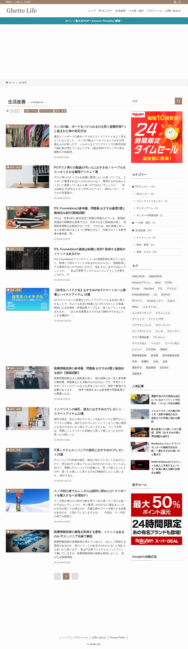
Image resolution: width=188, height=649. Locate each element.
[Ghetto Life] (22, 10)
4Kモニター (145, 194)
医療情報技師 (139, 355)
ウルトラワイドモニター (152, 201)
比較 (155, 361)
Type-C (171, 300)
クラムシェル (163, 313)
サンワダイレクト (141, 331)
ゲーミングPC (156, 319)
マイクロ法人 (139, 343)
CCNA (168, 282)
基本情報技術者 (170, 355)
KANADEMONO (140, 294)
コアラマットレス (141, 325)
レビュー (137, 349)
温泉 (165, 361)
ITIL (160, 288)
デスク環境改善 (140, 337)
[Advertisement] (94, 52)
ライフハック (46, 111)
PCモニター (145, 186)
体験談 (163, 349)
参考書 (154, 355)
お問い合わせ (99, 637)
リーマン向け (172, 343)
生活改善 (143, 230)
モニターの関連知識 (149, 215)
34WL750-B (138, 276)
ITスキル (171, 288)
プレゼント (159, 337)
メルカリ (155, 343)
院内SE (164, 367)
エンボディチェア (141, 313)
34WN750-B (155, 276)
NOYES (165, 294)
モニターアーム (147, 208)
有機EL (145, 361)
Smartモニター (155, 300)
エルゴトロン (150, 306)
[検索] (179, 2)
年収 (134, 361)
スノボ (159, 331)
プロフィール (81, 637)
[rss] (175, 2)
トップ (66, 637)
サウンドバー (163, 325)
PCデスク (137, 300)
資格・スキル (31, 111)
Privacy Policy (117, 637)
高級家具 (137, 373)
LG (155, 294)
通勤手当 (137, 367)
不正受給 (151, 349)
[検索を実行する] (178, 101)
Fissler (135, 288)
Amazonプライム (141, 282)
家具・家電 (60, 111)
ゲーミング (138, 319)
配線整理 (151, 367)
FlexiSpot (149, 288)
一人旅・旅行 (145, 222)
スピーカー (173, 331)
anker (158, 282)
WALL (135, 306)
